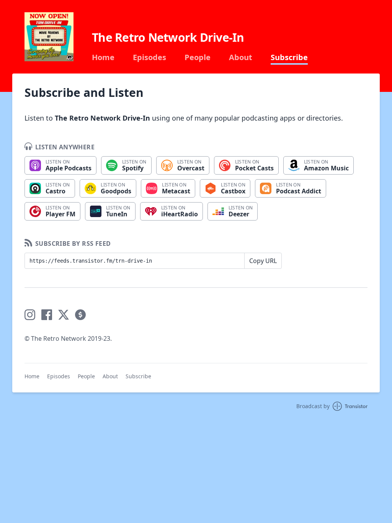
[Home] (49, 36)
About (240, 57)
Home (103, 57)
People (198, 57)
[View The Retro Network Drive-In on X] (63, 314)
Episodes (149, 57)
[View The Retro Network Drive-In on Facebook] (46, 314)
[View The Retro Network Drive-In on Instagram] (29, 314)
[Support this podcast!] (80, 314)
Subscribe (289, 57)
